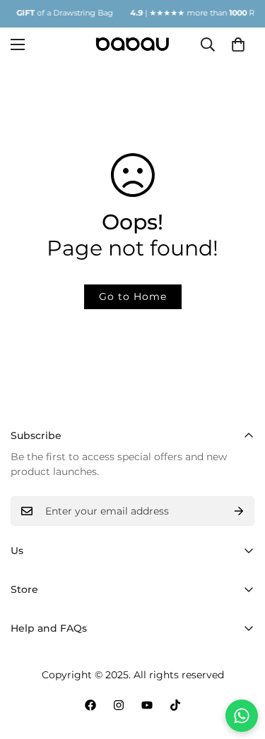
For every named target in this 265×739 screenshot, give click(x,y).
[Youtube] (147, 705)
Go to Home (133, 296)
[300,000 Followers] (90, 705)
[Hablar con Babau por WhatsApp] (241, 715)
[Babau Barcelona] (132, 44)
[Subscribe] (238, 511)
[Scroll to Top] (239, 664)
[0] (238, 44)
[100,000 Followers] (118, 705)
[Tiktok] (175, 705)
